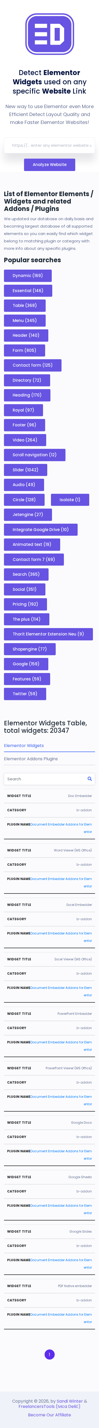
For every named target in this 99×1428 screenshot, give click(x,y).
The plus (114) (27, 619)
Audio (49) (24, 484)
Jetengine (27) (28, 514)
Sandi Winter (70, 1401)
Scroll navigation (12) (35, 455)
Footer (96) (24, 425)
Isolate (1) (70, 499)
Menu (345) (25, 320)
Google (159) (26, 664)
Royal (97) (23, 410)
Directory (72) (27, 380)
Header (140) (26, 335)
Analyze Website (50, 164)
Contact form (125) (33, 365)
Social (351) (25, 589)
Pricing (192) (25, 604)
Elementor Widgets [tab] (24, 746)
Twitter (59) (25, 694)
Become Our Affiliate (49, 1415)
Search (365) (26, 574)
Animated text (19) (32, 544)
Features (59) (27, 678)
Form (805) (24, 350)
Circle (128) (24, 499)
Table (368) (25, 305)
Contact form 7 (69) (34, 559)
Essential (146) (28, 290)
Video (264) (25, 440)
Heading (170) (27, 395)
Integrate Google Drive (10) (41, 529)
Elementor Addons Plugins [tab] (31, 759)
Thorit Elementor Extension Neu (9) (48, 634)
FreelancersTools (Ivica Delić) (49, 1406)
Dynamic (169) (28, 275)
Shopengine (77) (30, 649)
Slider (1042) (26, 469)
